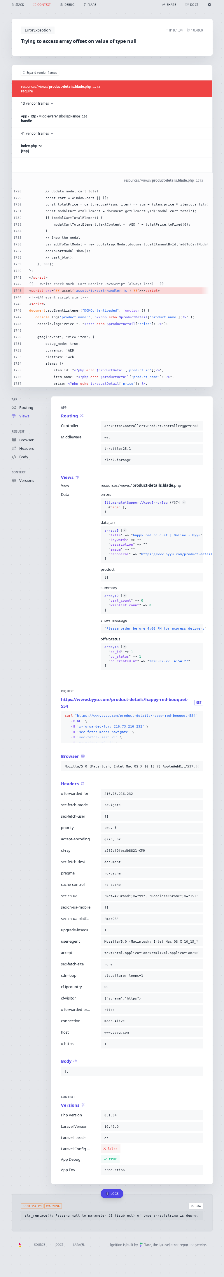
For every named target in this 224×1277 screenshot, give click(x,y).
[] (151, 544)
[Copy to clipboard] (197, 426)
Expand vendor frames (42, 73)
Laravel (79, 1245)
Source (39, 1245)
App (15, 399)
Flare (147, 1245)
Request (18, 431)
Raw (198, 1206)
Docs (59, 1245)
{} (144, 507)
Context (19, 472)
